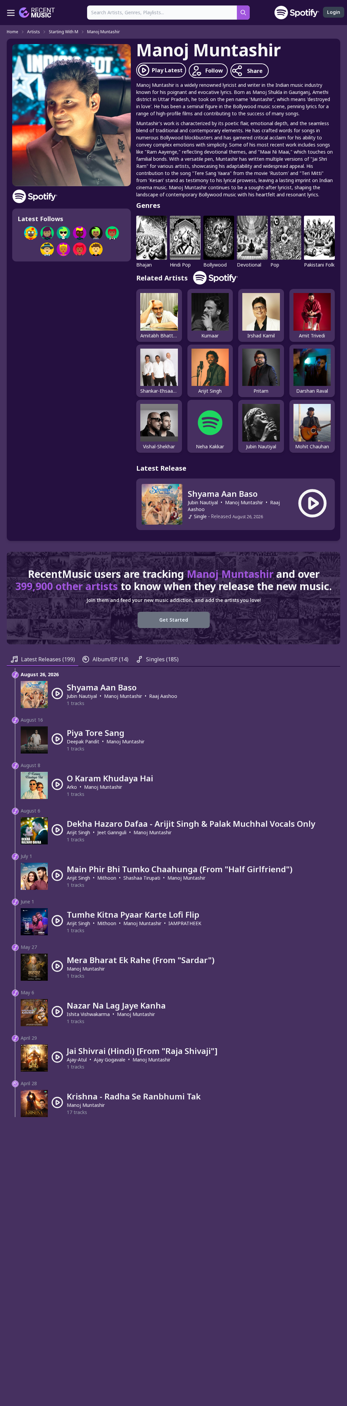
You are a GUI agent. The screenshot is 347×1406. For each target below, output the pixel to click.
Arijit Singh (78, 832)
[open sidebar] (11, 12)
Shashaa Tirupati (141, 878)
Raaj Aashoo (163, 696)
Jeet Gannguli (111, 832)
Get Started (173, 620)
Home (12, 32)
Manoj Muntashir (103, 32)
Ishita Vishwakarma (88, 1014)
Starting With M (63, 32)
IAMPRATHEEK (184, 923)
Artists (33, 32)
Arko (72, 787)
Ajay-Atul (77, 1059)
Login (333, 12)
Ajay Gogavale (109, 1059)
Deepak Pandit (83, 741)
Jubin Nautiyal (203, 502)
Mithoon (106, 878)
